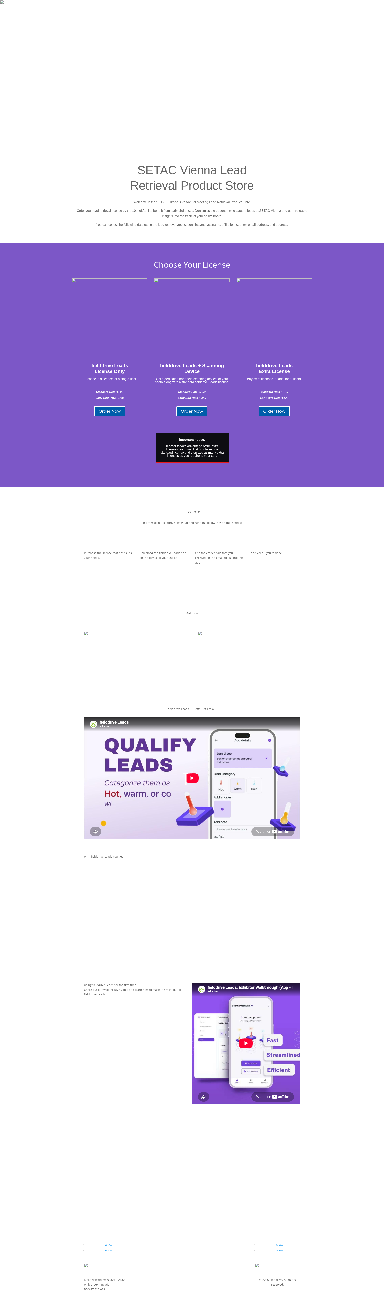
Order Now (110, 411)
